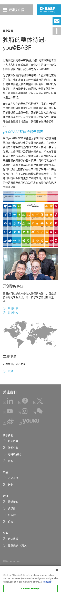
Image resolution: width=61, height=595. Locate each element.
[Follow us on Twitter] (38, 403)
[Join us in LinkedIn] (8, 403)
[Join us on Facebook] (23, 403)
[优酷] (29, 423)
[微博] (8, 423)
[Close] (57, 570)
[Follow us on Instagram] (23, 413)
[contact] (57, 21)
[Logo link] (47, 10)
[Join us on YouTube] (8, 413)
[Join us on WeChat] (38, 413)
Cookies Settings (30, 588)
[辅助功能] (57, 31)
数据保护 (47, 581)
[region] (30, 580)
